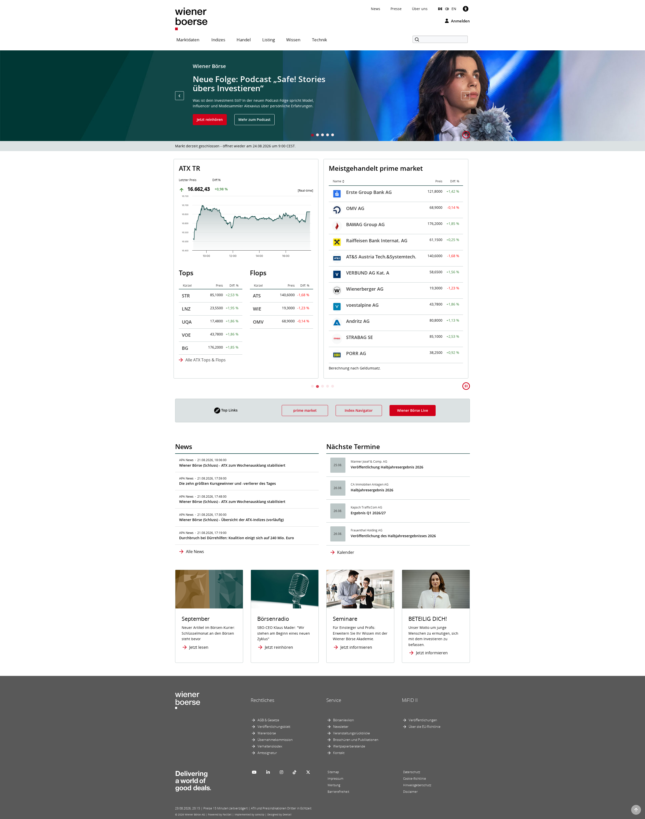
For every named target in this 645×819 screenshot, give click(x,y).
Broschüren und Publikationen (355, 739)
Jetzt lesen (198, 647)
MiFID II (410, 700)
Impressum (335, 778)
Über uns (420, 8)
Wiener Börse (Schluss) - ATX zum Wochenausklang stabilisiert (232, 465)
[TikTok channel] (294, 772)
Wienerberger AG (216, 289)
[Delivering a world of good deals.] (193, 780)
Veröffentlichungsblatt (273, 726)
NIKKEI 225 (360, 272)
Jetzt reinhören (210, 119)
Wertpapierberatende (349, 746)
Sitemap (333, 772)
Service (333, 700)
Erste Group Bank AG (220, 192)
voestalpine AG (214, 305)
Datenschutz (411, 772)
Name (188, 181)
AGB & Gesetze (268, 720)
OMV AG (207, 208)
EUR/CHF (357, 336)
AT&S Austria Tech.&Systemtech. (233, 257)
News (375, 8)
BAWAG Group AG (217, 224)
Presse (396, 8)
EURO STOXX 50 (365, 207)
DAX (352, 191)
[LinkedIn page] (268, 772)
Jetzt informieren (356, 647)
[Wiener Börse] (191, 18)
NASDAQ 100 (361, 256)
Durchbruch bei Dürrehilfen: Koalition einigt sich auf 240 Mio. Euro (236, 537)
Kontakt (338, 752)
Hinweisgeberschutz (417, 785)
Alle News (195, 551)
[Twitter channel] (308, 772)
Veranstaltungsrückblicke (351, 733)
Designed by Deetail (279, 814)
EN (454, 8)
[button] (179, 95)
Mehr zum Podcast (254, 119)
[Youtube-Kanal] (254, 772)
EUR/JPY (356, 353)
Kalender (345, 552)
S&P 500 (356, 240)
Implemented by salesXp (249, 814)
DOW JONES (360, 224)
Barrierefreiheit (338, 792)
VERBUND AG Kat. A (219, 273)
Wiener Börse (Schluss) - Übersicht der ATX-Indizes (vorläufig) (231, 519)
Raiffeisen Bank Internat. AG (228, 240)
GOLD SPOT (360, 288)
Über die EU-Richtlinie (424, 726)
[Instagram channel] (281, 772)
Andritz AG (209, 321)
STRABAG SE (211, 337)
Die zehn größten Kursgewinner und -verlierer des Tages (227, 483)
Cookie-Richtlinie (414, 778)
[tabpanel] (322, 95)
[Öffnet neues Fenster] (436, 589)
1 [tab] (312, 135)
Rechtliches (262, 700)
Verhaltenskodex (269, 746)
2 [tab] (317, 135)
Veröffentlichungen (423, 720)
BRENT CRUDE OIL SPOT (374, 304)
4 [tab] (327, 135)
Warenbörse (266, 733)
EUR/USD (357, 320)
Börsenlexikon (343, 720)
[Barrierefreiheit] (465, 9)
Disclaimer (410, 792)
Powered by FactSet (220, 814)
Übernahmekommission (275, 739)
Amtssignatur (267, 752)
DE (440, 8)
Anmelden (460, 20)
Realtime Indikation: (353, 367)
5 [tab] (332, 135)
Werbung (334, 785)
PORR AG (208, 353)
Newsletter (340, 726)
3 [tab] (322, 135)
